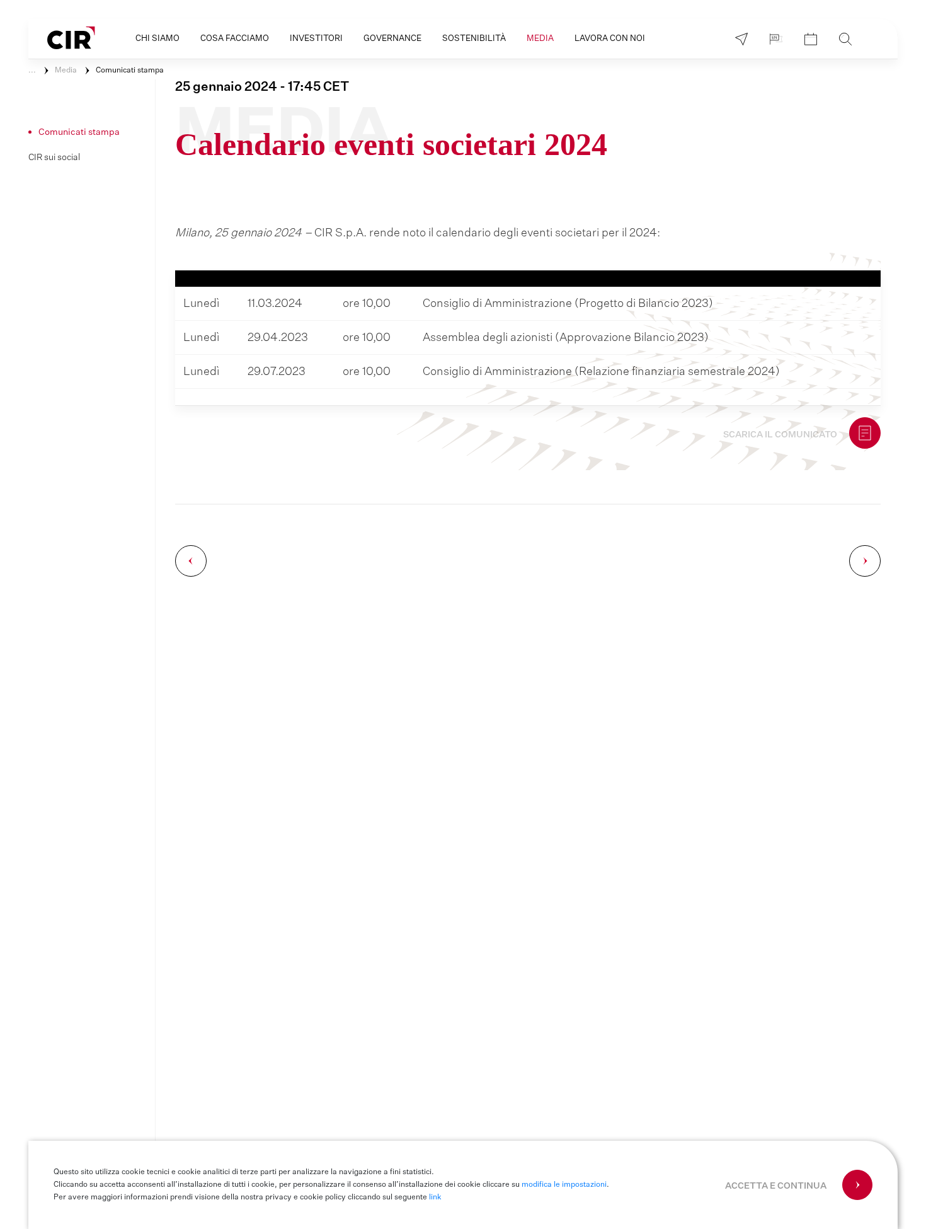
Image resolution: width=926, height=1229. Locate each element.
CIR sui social (54, 157)
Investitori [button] (316, 39)
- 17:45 (262, 87)
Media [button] (540, 39)
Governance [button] (392, 39)
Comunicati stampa (130, 70)
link (435, 1197)
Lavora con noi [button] (609, 39)
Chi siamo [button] (157, 39)
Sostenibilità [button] (474, 39)
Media (66, 70)
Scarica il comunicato (780, 434)
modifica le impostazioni (564, 1185)
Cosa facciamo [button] (234, 39)
